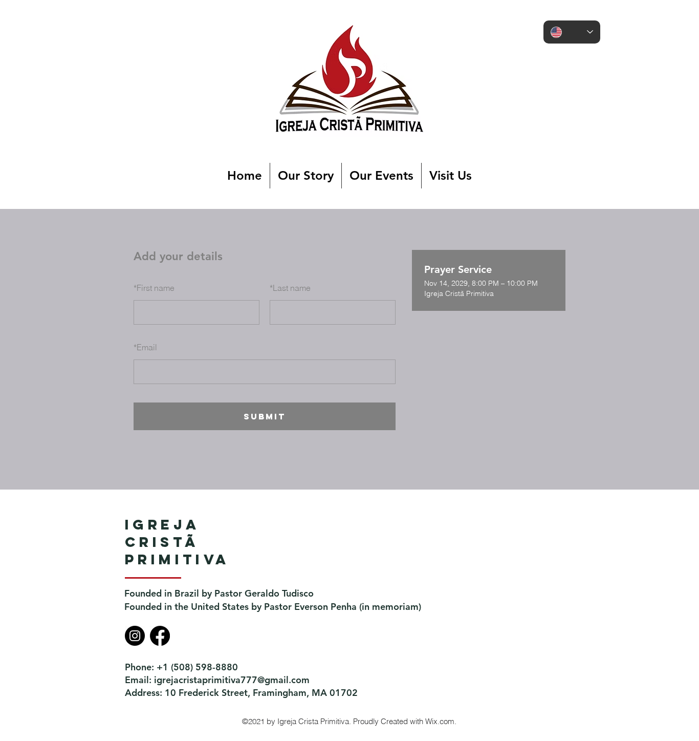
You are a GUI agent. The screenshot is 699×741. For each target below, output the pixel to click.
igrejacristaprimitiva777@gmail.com (232, 680)
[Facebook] (160, 636)
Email (145, 347)
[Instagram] (135, 636)
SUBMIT (265, 416)
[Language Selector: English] (571, 32)
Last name (290, 288)
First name (154, 288)
